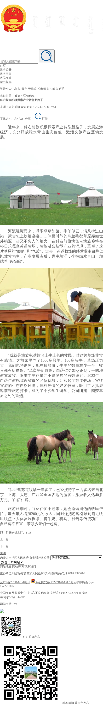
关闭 (3, 553)
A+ (16, 118)
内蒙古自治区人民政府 (14, 557)
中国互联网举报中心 (13, 593)
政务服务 (5, 73)
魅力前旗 (5, 82)
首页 (3, 65)
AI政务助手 (57, 89)
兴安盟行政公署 (39, 557)
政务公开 (5, 69)
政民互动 (5, 78)
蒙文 (24, 89)
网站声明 (18, 566)
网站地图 (5, 566)
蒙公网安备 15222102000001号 (54, 582)
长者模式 (43, 89)
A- (22, 118)
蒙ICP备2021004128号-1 (15, 582)
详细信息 (29, 96)
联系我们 (30, 566)
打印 (45, 118)
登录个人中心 (8, 89)
